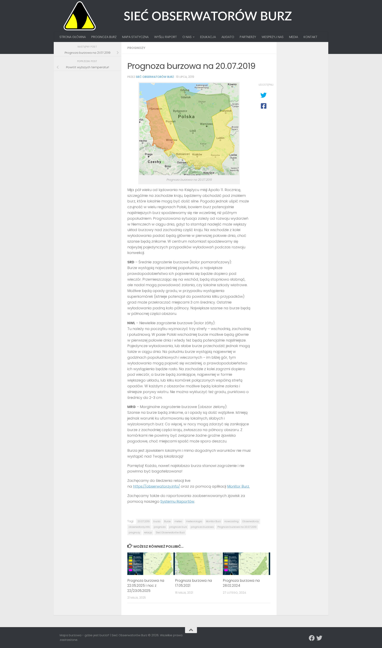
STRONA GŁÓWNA (72, 37)
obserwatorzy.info (139, 527)
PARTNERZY (248, 37)
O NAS (187, 37)
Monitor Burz (213, 521)
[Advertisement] (89, 102)
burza (156, 521)
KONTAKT (310, 37)
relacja (148, 532)
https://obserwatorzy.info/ (156, 486)
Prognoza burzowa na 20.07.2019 (236, 527)
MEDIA (293, 37)
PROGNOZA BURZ (104, 37)
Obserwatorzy (250, 521)
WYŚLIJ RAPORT (165, 37)
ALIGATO (227, 37)
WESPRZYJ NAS (273, 37)
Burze (167, 521)
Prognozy (136, 48)
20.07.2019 (143, 521)
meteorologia (194, 521)
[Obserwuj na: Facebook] (312, 638)
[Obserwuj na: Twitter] (319, 638)
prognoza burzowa (202, 527)
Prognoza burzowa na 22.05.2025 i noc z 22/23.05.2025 (145, 585)
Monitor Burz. (238, 486)
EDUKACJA (208, 37)
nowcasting (231, 521)
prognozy (134, 532)
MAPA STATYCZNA (135, 37)
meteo (178, 521)
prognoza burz (178, 527)
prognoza (160, 527)
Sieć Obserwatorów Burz (155, 77)
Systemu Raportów (177, 501)
